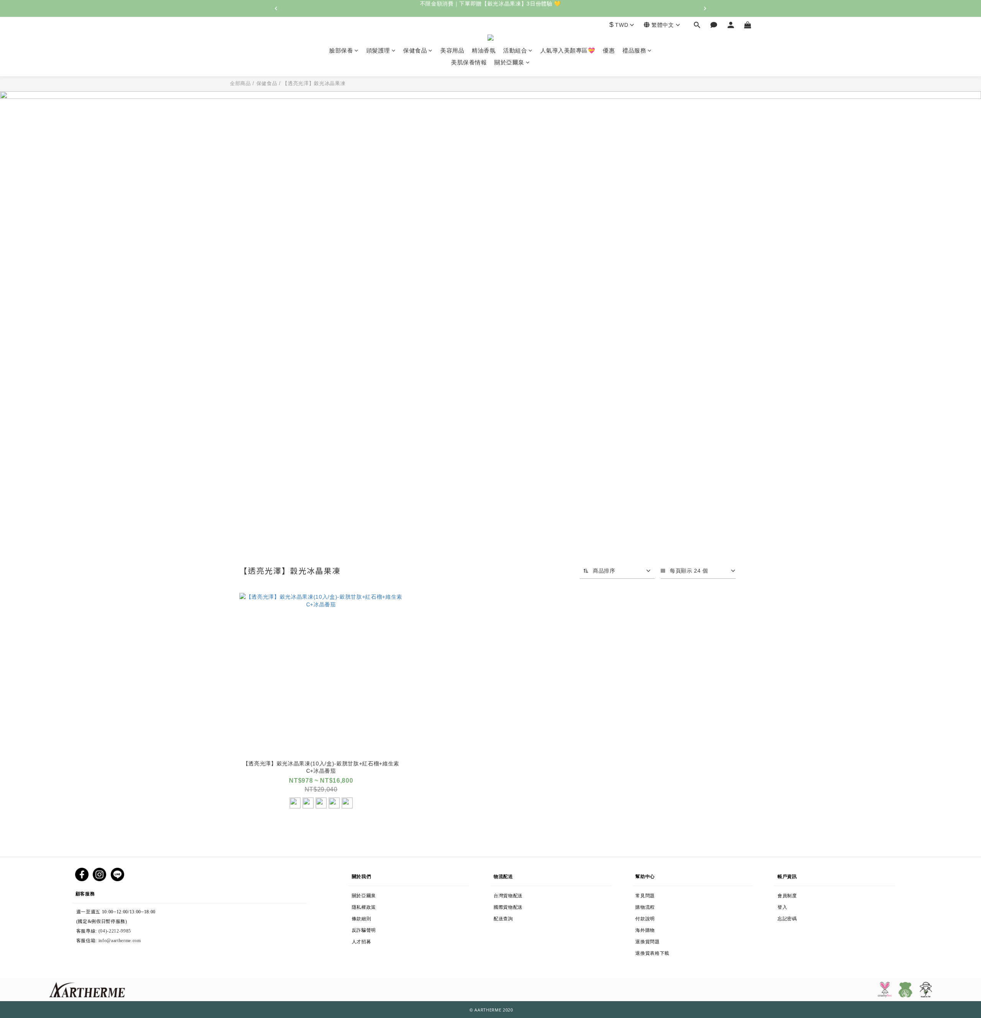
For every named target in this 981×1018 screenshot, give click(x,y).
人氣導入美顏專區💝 (567, 50)
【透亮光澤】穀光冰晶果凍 (313, 83)
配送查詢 (516, 917)
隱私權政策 (377, 905)
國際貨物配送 (526, 905)
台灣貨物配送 (515, 894)
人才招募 (363, 940)
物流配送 (507, 874)
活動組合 (515, 50)
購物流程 (659, 905)
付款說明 (648, 917)
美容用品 (452, 50)
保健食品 (415, 50)
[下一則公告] (705, 8)
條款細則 (379, 917)
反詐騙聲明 (377, 928)
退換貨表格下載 (673, 951)
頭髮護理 (378, 50)
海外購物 (669, 928)
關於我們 (361, 874)
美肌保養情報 (469, 62)
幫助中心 (645, 874)
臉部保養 (341, 50)
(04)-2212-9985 (114, 931)
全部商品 (240, 83)
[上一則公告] (275, 8)
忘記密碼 (802, 917)
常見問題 (645, 894)
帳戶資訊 (790, 874)
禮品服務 (634, 50)
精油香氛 (483, 50)
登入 (786, 905)
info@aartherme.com (119, 940)
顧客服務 (102, 892)
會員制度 (795, 894)
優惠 (609, 50)
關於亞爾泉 (509, 62)
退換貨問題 (665, 940)
